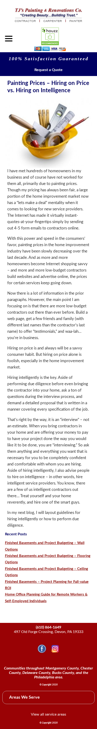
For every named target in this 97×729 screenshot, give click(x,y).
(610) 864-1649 (48, 627)
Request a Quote (48, 70)
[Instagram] (55, 652)
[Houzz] (50, 36)
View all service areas (48, 714)
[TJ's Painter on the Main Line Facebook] (42, 652)
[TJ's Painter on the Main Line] (48, 21)
